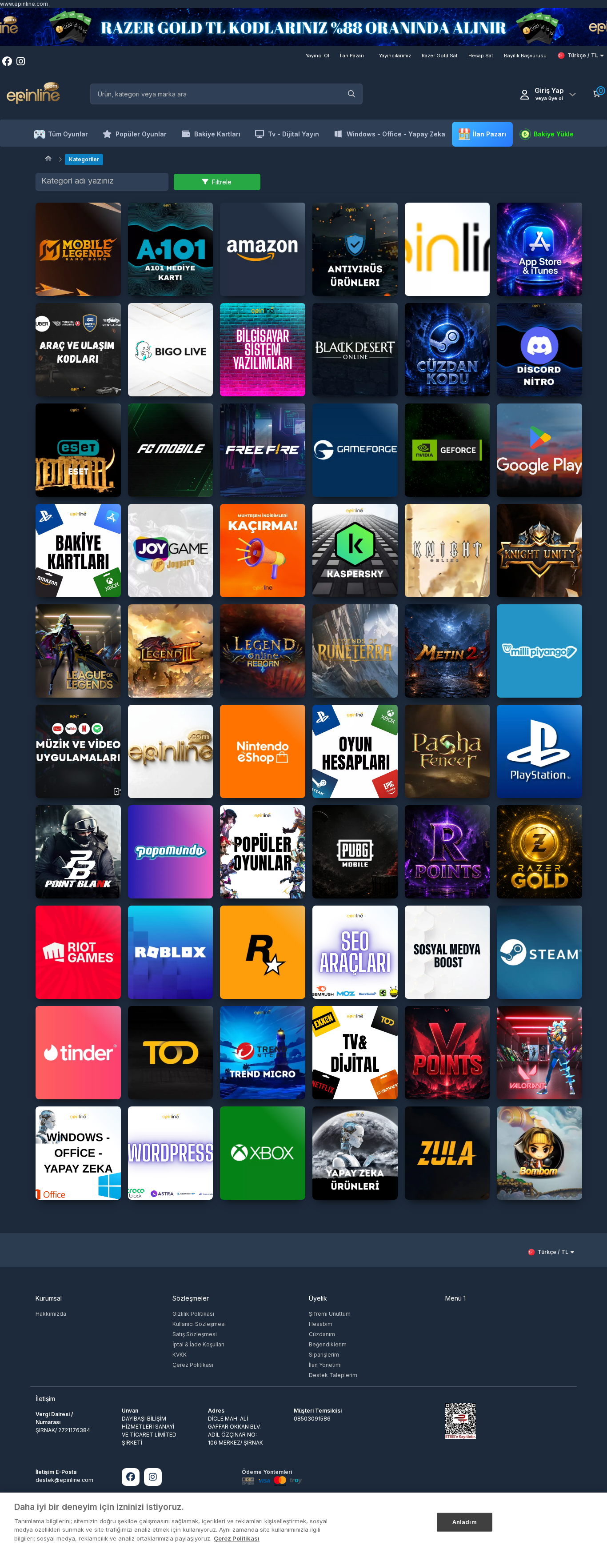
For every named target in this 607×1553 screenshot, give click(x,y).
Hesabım (320, 1324)
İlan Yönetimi (325, 1364)
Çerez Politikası (192, 1364)
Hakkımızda (51, 1313)
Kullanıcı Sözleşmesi (199, 1324)
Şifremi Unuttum (330, 1313)
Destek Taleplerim (333, 1375)
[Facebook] (131, 1477)
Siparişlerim (324, 1354)
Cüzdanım (322, 1334)
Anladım (464, 1521)
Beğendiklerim (328, 1344)
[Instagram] (153, 1477)
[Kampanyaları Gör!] (303, 27)
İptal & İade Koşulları (198, 1344)
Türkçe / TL (582, 55)
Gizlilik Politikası (193, 1313)
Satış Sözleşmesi (194, 1334)
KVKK (179, 1354)
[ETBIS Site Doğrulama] (460, 1420)
